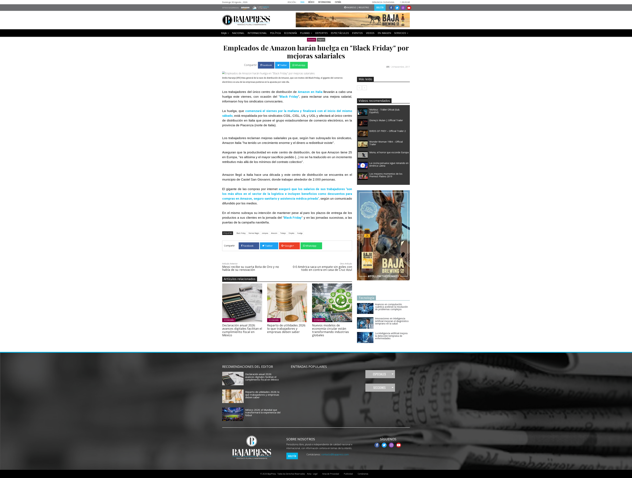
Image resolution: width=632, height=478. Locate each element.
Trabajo (283, 233)
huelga (300, 233)
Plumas (305, 33)
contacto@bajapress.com (335, 454)
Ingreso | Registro (357, 7)
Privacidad (330, 473)
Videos (370, 33)
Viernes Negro (254, 233)
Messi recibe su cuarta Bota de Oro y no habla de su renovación (250, 268)
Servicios (400, 33)
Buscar (406, 2)
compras (265, 233)
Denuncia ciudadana (383, 2)
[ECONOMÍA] (251, 302)
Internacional (257, 33)
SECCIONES (379, 387)
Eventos (357, 33)
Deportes (321, 33)
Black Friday (241, 233)
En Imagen (384, 33)
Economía (290, 33)
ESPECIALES (379, 374)
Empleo (291, 233)
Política (275, 33)
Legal (312, 473)
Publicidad (348, 473)
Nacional (238, 33)
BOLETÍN (379, 7)
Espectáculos (340, 33)
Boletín (292, 456)
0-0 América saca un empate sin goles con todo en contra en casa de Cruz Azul (322, 268)
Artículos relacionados (239, 279)
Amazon (274, 233)
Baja (224, 33)
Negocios (321, 39)
